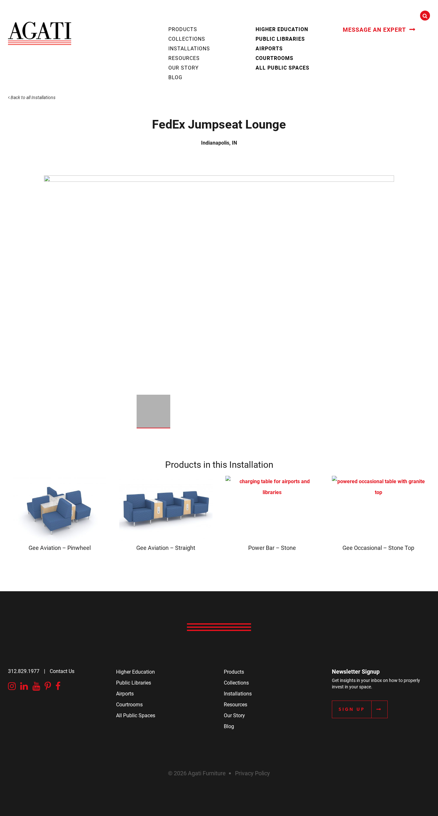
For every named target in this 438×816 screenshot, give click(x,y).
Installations (189, 48)
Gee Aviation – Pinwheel (60, 547)
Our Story (183, 67)
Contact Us (62, 671)
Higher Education (282, 29)
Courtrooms (274, 58)
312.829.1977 (23, 671)
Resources (184, 58)
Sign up (352, 709)
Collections (186, 38)
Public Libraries (280, 38)
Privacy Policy (252, 773)
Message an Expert (374, 29)
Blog (175, 77)
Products (182, 29)
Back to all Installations (32, 97)
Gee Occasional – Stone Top (378, 547)
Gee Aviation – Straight (165, 547)
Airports (269, 48)
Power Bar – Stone (272, 547)
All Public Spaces (282, 67)
